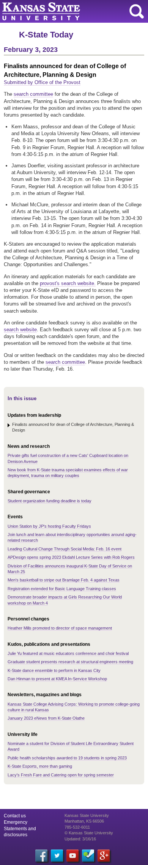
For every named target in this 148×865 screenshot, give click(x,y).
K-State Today (46, 34)
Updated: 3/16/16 (80, 839)
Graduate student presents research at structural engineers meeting (70, 661)
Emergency (15, 822)
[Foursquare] (88, 855)
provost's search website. (68, 283)
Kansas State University (69, 11)
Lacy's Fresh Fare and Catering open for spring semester (61, 775)
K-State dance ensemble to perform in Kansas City (54, 670)
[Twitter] (57, 855)
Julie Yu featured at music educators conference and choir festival (68, 653)
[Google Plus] (104, 855)
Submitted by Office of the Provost (42, 82)
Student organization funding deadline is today (49, 501)
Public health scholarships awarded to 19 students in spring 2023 (67, 758)
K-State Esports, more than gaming (40, 766)
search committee (33, 94)
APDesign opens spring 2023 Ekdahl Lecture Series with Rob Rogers (71, 557)
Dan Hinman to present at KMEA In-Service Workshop (57, 678)
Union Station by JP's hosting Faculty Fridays (49, 526)
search (136, 11)
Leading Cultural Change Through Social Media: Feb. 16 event (64, 549)
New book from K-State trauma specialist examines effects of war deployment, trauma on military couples (68, 473)
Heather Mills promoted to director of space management (60, 628)
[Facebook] (41, 855)
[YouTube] (72, 855)
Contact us (15, 815)
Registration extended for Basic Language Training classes (62, 588)
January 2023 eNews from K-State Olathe (46, 718)
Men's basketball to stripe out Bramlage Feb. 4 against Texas (64, 580)
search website (20, 329)
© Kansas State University (89, 833)
